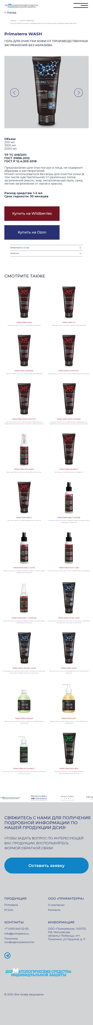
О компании (56, 905)
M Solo (8, 909)
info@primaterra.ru (16, 933)
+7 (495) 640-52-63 (16, 928)
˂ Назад (10, 12)
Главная (13, 20)
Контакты (54, 909)
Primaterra (11, 905)
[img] (21, 6)
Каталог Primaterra (27, 20)
